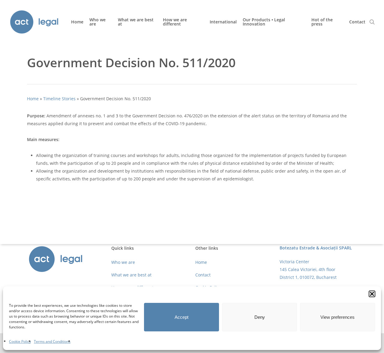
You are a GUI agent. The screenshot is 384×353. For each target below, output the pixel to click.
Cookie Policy (20, 341)
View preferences (337, 317)
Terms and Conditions (52, 341)
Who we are (123, 262)
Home (33, 98)
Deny (259, 317)
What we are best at (131, 275)
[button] (372, 294)
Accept (181, 317)
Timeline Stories (59, 98)
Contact (203, 275)
